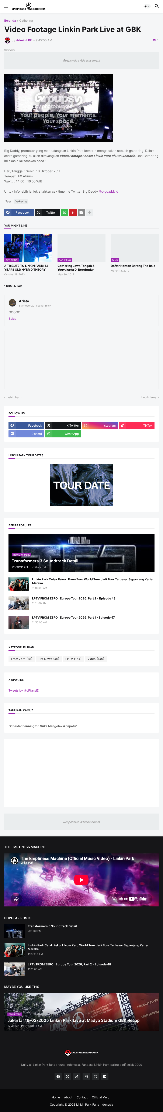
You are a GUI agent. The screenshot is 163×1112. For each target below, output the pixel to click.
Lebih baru (14, 397)
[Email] (81, 212)
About (68, 1097)
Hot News (48, 659)
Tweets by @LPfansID (23, 690)
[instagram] (86, 1076)
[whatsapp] (95, 1076)
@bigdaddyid (108, 191)
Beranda (10, 20)
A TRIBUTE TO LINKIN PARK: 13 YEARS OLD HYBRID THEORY (26, 267)
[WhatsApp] (64, 212)
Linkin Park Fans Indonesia (94, 1104)
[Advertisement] (81, 773)
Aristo (24, 301)
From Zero (21, 659)
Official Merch (101, 1097)
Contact (82, 1097)
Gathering (26, 20)
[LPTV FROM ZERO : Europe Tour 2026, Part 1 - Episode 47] (18, 622)
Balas (12, 318)
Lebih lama (148, 397)
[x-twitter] (67, 1076)
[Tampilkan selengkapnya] (89, 212)
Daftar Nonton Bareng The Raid (133, 265)
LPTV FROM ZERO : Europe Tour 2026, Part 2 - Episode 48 (73, 598)
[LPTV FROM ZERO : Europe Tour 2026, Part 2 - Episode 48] (18, 603)
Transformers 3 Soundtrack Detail (52, 926)
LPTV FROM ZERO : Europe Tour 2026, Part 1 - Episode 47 (73, 617)
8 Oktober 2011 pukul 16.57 (35, 305)
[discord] (104, 1076)
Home (56, 1097)
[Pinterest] (73, 212)
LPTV (73, 659)
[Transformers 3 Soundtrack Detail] (14, 931)
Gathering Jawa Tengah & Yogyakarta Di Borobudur (76, 267)
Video (96, 659)
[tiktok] (76, 1076)
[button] (6, 6)
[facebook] (58, 1076)
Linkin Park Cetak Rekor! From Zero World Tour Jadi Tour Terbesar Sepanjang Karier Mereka (93, 581)
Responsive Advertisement (81, 60)
